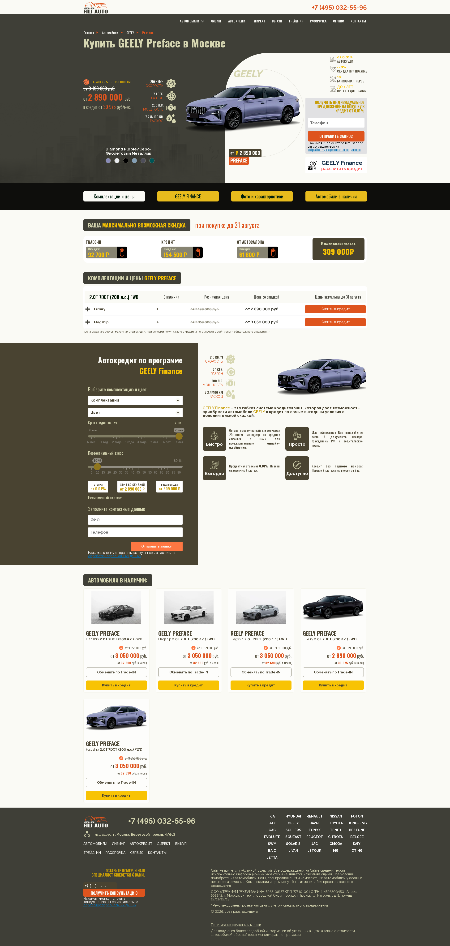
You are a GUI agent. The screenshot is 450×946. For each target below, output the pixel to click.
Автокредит (237, 20)
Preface (148, 32)
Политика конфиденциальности (236, 925)
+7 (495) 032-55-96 (339, 7)
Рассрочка (318, 20)
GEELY (130, 32)
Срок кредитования (135, 422)
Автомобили (110, 32)
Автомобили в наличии (336, 196)
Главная (88, 32)
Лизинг (216, 20)
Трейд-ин (296, 20)
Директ (259, 20)
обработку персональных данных (334, 149)
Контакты (358, 20)
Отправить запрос (336, 136)
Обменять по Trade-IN (116, 672)
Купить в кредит (335, 309)
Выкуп (277, 20)
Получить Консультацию (114, 893)
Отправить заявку (156, 546)
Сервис (338, 20)
